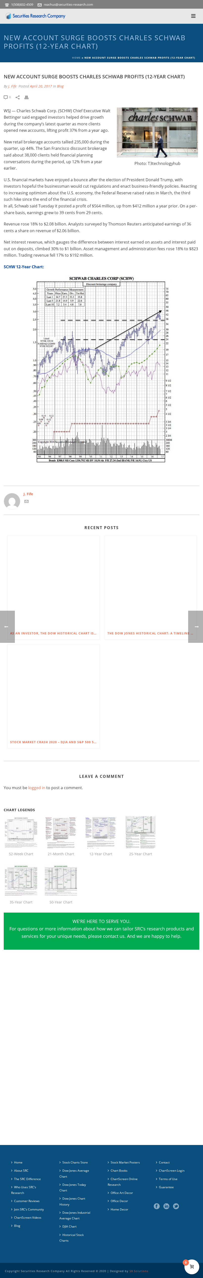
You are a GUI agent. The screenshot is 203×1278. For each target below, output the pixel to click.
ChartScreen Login (171, 1170)
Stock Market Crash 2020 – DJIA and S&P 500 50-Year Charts (55, 742)
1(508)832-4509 (22, 4)
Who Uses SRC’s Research (23, 1190)
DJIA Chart (69, 1226)
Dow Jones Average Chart (74, 1173)
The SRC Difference (27, 1179)
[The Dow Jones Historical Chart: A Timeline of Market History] (151, 582)
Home (76, 57)
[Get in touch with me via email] (26, 502)
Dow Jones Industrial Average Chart (74, 1215)
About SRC (21, 1170)
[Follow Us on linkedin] (166, 1206)
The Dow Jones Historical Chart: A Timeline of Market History (152, 633)
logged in (36, 787)
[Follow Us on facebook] (157, 1206)
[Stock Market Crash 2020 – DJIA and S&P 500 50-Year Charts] (54, 691)
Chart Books (119, 1170)
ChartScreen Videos (27, 1217)
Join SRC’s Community (29, 1209)
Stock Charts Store (75, 1162)
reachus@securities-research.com (68, 4)
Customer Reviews (27, 1201)
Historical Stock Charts (71, 1238)
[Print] (29, 97)
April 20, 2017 (41, 86)
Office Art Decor (122, 1193)
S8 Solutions (138, 1271)
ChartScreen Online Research (123, 1182)
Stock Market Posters (125, 1162)
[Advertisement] (101, 1005)
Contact (164, 1162)
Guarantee (166, 1187)
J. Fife (12, 86)
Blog (60, 86)
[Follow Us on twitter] (176, 1206)
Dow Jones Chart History (72, 1201)
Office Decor (119, 1201)
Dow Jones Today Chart (72, 1187)
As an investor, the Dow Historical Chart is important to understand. (55, 633)
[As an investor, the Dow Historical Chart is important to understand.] (54, 582)
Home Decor (119, 1209)
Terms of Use (168, 1179)
